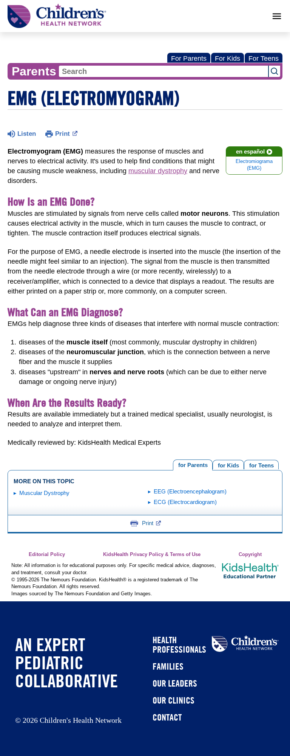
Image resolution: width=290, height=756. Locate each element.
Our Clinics (173, 700)
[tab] (261, 464)
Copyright (250, 554)
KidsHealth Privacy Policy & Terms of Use (152, 554)
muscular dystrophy (157, 171)
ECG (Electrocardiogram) (185, 502)
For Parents (189, 58)
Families (168, 666)
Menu (276, 16)
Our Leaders (175, 683)
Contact (167, 717)
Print (62, 133)
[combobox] (163, 71)
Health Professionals (179, 644)
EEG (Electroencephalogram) (190, 491)
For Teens (263, 58)
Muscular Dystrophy (44, 493)
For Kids (227, 58)
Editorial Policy (47, 554)
